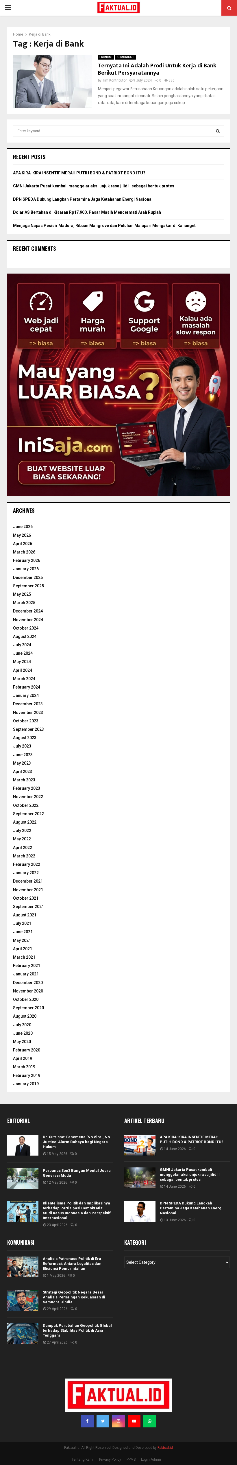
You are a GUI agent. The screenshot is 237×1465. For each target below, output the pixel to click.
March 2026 (24, 552)
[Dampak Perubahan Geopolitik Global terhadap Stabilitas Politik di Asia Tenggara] (22, 1333)
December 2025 (28, 577)
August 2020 (24, 1016)
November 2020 (28, 991)
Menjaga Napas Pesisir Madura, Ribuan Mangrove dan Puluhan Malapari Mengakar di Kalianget (104, 225)
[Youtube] (134, 1421)
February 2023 (26, 788)
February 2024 (26, 687)
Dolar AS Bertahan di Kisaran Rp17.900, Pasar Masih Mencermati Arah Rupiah (87, 212)
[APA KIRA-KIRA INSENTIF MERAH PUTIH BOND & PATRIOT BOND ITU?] (139, 1145)
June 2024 (23, 653)
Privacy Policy (110, 1459)
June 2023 (23, 754)
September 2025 (28, 586)
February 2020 (26, 1050)
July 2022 (22, 830)
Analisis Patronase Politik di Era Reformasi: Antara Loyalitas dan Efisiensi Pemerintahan (72, 1263)
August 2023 (24, 737)
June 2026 (23, 526)
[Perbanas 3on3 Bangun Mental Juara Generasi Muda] (22, 1178)
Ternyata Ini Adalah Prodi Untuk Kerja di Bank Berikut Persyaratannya (157, 69)
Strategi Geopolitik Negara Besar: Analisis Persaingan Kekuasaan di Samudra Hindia (74, 1297)
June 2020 (23, 1033)
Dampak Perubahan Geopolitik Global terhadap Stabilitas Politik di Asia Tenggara (77, 1330)
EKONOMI (105, 57)
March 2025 (24, 602)
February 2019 (26, 1075)
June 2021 (23, 931)
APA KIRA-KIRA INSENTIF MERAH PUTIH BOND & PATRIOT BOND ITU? (79, 173)
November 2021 (28, 890)
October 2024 (25, 628)
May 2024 (22, 661)
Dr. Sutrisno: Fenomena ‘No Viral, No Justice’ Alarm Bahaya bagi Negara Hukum (76, 1142)
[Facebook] (87, 1421)
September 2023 (28, 729)
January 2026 (26, 569)
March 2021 (24, 957)
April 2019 (22, 1058)
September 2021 (28, 906)
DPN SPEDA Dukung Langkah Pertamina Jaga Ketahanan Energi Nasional (83, 199)
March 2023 (24, 780)
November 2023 (28, 712)
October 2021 (25, 898)
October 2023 (25, 721)
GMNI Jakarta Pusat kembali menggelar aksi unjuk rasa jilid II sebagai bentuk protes (93, 186)
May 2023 (22, 763)
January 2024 (26, 695)
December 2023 (28, 704)
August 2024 (24, 636)
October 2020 (25, 999)
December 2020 (28, 982)
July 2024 (22, 645)
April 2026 (22, 543)
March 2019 (24, 1066)
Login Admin (151, 1459)
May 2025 (22, 594)
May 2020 (22, 1041)
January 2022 (26, 872)
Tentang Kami (83, 1459)
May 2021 (22, 940)
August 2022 (24, 822)
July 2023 (22, 746)
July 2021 (22, 923)
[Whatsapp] (149, 1421)
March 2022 (24, 856)
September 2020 (28, 1007)
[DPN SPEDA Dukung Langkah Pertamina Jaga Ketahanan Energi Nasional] (139, 1211)
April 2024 (22, 670)
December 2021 (28, 881)
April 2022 (22, 847)
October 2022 (25, 805)
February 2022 (26, 864)
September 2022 (28, 813)
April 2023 (22, 771)
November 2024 (28, 619)
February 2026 (26, 560)
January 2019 (26, 1084)
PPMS (131, 1459)
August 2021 (24, 915)
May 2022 (22, 839)
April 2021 (22, 948)
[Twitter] (103, 1421)
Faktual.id (165, 1448)
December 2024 (28, 611)
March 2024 (24, 678)
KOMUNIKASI (125, 57)
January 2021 (26, 974)
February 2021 (26, 965)
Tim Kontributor (114, 80)
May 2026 (22, 535)
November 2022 (28, 796)
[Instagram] (118, 1421)
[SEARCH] (218, 131)
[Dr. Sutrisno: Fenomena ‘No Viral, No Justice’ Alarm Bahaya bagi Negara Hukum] (22, 1145)
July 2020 (22, 1025)
